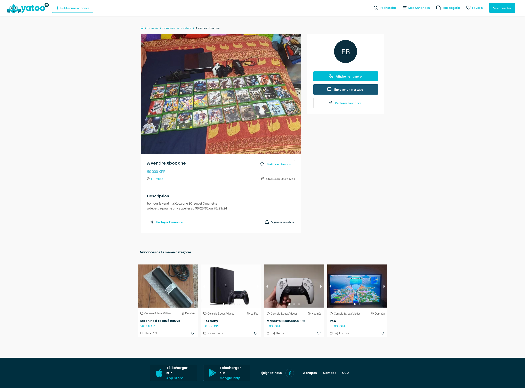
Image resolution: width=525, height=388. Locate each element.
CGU (345, 373)
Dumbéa (152, 28)
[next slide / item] (258, 286)
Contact (329, 373)
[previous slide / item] (204, 286)
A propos (310, 373)
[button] (223, 304)
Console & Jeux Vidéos (176, 28)
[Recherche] (374, 8)
